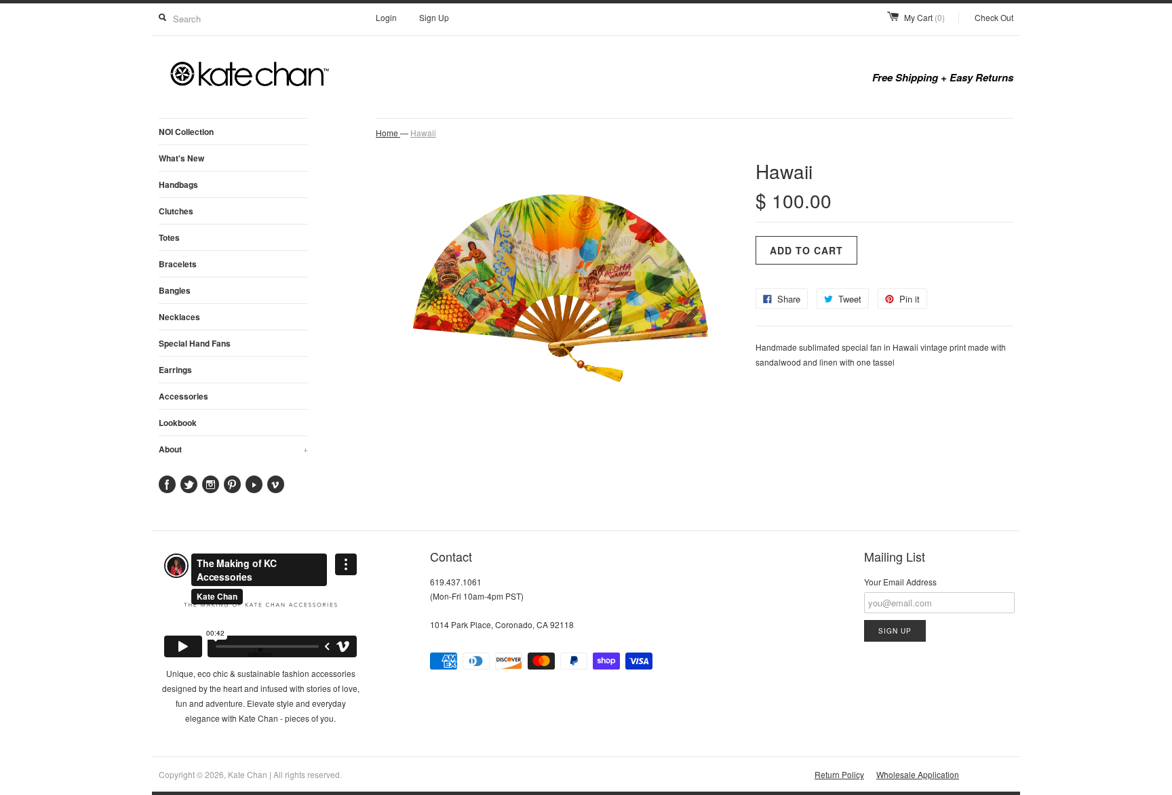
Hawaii (423, 132)
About (233, 449)
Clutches (176, 211)
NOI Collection (186, 131)
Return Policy (839, 774)
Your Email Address (900, 581)
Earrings (175, 370)
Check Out (994, 17)
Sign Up (434, 17)
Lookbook (178, 422)
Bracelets (178, 264)
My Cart (924, 17)
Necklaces (179, 317)
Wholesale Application (917, 774)
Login (386, 17)
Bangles (175, 290)
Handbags (178, 184)
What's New (181, 158)
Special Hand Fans (195, 343)
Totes (169, 237)
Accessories (183, 396)
